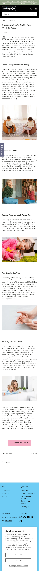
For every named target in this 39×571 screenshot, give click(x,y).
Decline (18, 560)
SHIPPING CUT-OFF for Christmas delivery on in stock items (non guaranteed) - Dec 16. (19, 2)
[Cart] (31, 8)
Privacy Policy (22, 549)
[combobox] (19, 14)
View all (33, 453)
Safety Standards (28, 493)
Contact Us (25, 501)
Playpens (5, 493)
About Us (24, 491)
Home (4, 21)
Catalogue (25, 507)
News (11, 21)
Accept (18, 555)
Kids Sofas (6, 496)
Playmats (6, 491)
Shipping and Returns (26, 497)
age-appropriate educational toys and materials (15, 93)
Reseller (24, 504)
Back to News (21, 443)
